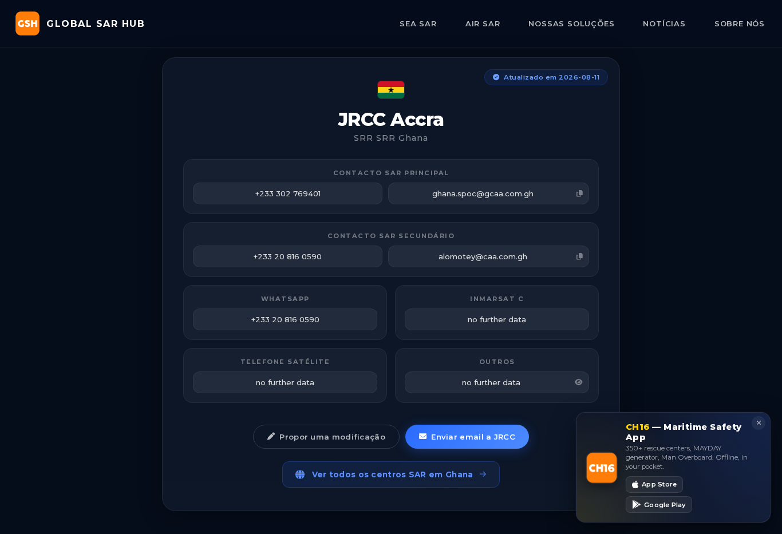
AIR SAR (482, 23)
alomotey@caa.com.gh (483, 256)
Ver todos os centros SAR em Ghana (392, 474)
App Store (659, 484)
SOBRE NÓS (739, 23)
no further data (491, 382)
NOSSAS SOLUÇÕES (571, 23)
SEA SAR (418, 23)
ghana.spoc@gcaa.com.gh (483, 193)
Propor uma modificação (332, 436)
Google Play (664, 504)
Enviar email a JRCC (473, 436)
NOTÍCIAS (664, 23)
